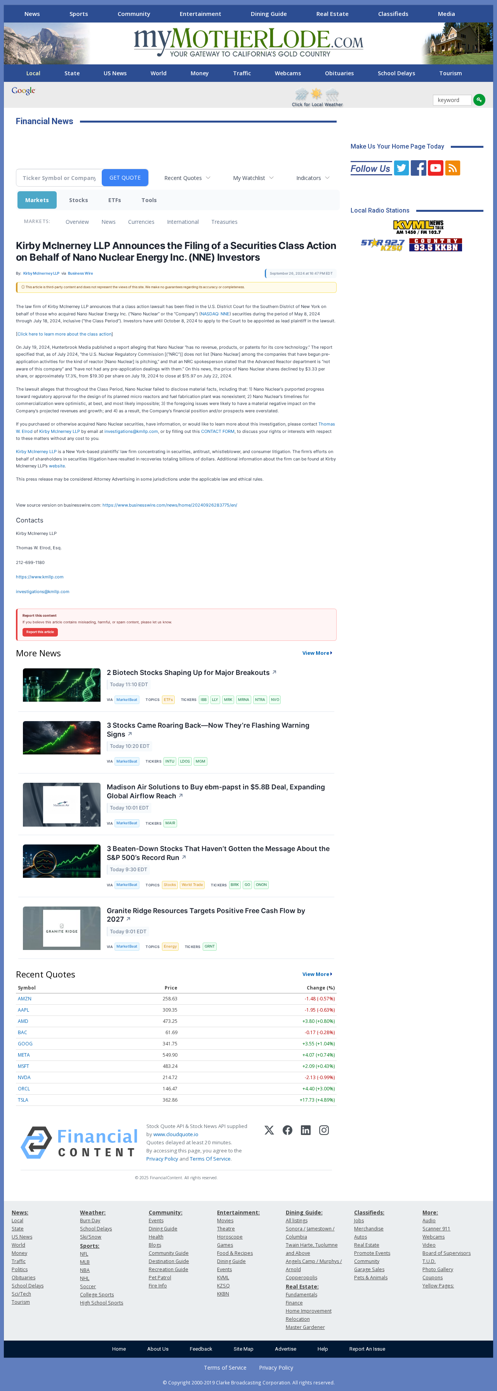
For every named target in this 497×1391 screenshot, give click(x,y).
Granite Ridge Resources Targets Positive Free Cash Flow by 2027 (206, 915)
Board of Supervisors (446, 1253)
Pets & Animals (371, 1277)
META (24, 1055)
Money (200, 73)
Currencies (141, 221)
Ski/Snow (90, 1237)
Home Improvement (309, 1311)
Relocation (298, 1319)
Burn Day (90, 1220)
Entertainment (200, 13)
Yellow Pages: (438, 1285)
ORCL (24, 1088)
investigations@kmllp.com (131, 431)
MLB (85, 1262)
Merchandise (369, 1228)
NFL (84, 1254)
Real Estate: (302, 1286)
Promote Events (372, 1253)
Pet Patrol (160, 1277)
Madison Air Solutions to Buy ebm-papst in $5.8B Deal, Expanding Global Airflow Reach (216, 791)
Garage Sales (369, 1269)
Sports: (89, 1245)
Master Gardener (305, 1327)
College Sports (97, 1294)
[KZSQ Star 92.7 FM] (379, 242)
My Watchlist (249, 178)
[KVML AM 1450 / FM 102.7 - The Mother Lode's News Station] (418, 225)
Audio (429, 1220)
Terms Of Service (210, 1158)
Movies (225, 1220)
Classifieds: (369, 1212)
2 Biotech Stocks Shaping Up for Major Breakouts (192, 672)
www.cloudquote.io (175, 1134)
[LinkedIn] (306, 1142)
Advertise (285, 1349)
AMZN (24, 998)
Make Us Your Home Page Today (397, 146)
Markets (37, 200)
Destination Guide (169, 1261)
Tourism (450, 73)
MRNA (243, 699)
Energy (170, 946)
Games (225, 1245)
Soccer (88, 1286)
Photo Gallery (437, 1269)
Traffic (242, 73)
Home (119, 1349)
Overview (77, 221)
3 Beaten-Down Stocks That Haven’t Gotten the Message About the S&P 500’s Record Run (218, 853)
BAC (22, 1032)
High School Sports (101, 1302)
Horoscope (230, 1237)
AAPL (23, 1010)
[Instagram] (324, 1142)
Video (429, 1245)
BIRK (235, 884)
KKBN (223, 1294)
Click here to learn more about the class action (64, 334)
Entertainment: (238, 1212)
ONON (261, 884)
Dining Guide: (304, 1212)
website (57, 466)
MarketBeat (126, 699)
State (72, 73)
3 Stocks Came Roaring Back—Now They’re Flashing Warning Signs (208, 729)
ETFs (114, 200)
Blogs (155, 1245)
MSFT (23, 1066)
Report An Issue (367, 1349)
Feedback (201, 1349)
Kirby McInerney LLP (59, 431)
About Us (158, 1349)
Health (156, 1237)
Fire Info (158, 1285)
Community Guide (169, 1253)
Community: (165, 1212)
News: (20, 1212)
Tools (149, 200)
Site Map (244, 1349)
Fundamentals (301, 1294)
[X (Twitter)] (269, 1142)
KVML (223, 1277)
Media (446, 13)
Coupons (432, 1277)
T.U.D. (429, 1261)
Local (33, 73)
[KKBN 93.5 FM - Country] (435, 242)
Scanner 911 (436, 1228)
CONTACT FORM (218, 431)
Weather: (93, 1212)
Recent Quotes (183, 178)
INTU (169, 761)
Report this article (40, 632)
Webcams (288, 73)
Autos (360, 1237)
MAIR (170, 823)
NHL (84, 1278)
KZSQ (223, 1285)
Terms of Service (225, 1367)
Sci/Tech (21, 1294)
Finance (294, 1302)
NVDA (24, 1077)
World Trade (192, 884)
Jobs (359, 1220)
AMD (23, 1021)
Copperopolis (301, 1277)
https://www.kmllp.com (40, 577)
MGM (200, 761)
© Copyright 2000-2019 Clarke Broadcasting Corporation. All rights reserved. (249, 1382)
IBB (204, 699)
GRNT (210, 946)
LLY (215, 699)
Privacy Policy (162, 1158)
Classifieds (393, 13)
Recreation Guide (168, 1269)
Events (156, 1220)
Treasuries (224, 221)
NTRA (260, 699)
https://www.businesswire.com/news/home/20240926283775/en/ (170, 505)
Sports (79, 13)
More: (430, 1212)
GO (247, 884)
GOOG (25, 1043)
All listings (297, 1220)
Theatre (226, 1228)
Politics (20, 1269)
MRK (228, 699)
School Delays (396, 73)
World (159, 73)
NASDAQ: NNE (215, 314)
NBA (85, 1270)
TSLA (23, 1100)
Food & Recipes (235, 1253)
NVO (275, 699)
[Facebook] (287, 1142)
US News (115, 73)
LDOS (185, 761)
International (183, 221)
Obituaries (339, 73)
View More (315, 652)
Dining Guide (269, 13)
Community (134, 13)
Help (323, 1349)
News (32, 13)
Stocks (78, 200)
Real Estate (332, 13)
